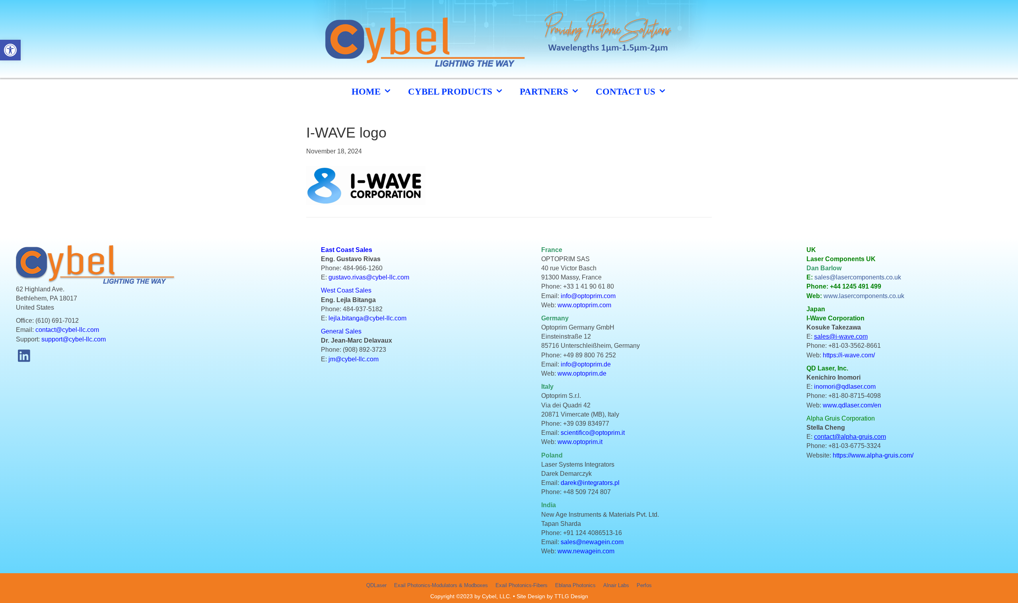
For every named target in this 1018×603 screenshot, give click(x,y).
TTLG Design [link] (571, 596)
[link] (10, 50)
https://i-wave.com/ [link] (849, 355)
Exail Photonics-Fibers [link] (521, 585)
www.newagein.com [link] (586, 551)
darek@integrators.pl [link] (590, 482)
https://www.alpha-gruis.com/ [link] (873, 455)
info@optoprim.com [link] (588, 296)
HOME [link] (367, 92)
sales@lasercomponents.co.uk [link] (857, 277)
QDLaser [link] (376, 585)
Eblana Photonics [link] (575, 585)
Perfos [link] (644, 585)
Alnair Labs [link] (616, 585)
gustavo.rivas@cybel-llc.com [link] (368, 277)
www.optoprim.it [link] (580, 441)
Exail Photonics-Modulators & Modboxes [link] (441, 585)
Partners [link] (545, 92)
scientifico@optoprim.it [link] (593, 432)
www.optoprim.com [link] (584, 305)
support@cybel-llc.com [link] (73, 339)
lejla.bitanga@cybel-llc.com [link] (367, 318)
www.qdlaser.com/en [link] (852, 405)
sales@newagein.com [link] (592, 542)
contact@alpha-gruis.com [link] (850, 436)
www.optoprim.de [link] (582, 373)
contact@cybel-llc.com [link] (67, 329)
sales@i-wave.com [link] (841, 336)
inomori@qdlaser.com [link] (845, 386)
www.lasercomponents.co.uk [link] (864, 296)
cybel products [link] (451, 92)
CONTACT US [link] (627, 92)
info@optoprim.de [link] (586, 364)
